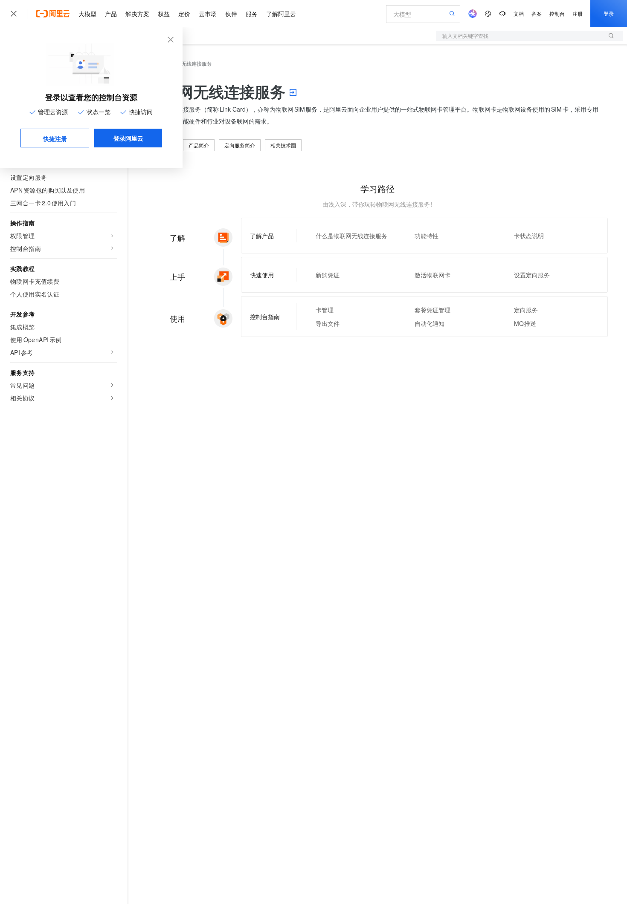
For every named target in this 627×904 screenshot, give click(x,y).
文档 (519, 13)
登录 (609, 13)
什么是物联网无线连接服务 (351, 235)
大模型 (87, 13)
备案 (536, 13)
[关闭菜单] (13, 13)
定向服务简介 (239, 145)
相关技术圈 (283, 145)
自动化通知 (429, 323)
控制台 (557, 13)
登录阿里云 (128, 138)
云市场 (208, 13)
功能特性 (426, 235)
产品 (111, 13)
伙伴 (231, 13)
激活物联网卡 (432, 275)
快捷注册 (55, 138)
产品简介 (199, 145)
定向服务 (526, 309)
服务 (252, 13)
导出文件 (328, 323)
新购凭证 (328, 275)
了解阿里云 (281, 13)
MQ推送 (525, 323)
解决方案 (137, 13)
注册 (577, 13)
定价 (184, 13)
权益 (164, 13)
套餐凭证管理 (432, 309)
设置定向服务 (532, 275)
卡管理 (325, 309)
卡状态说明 (529, 235)
